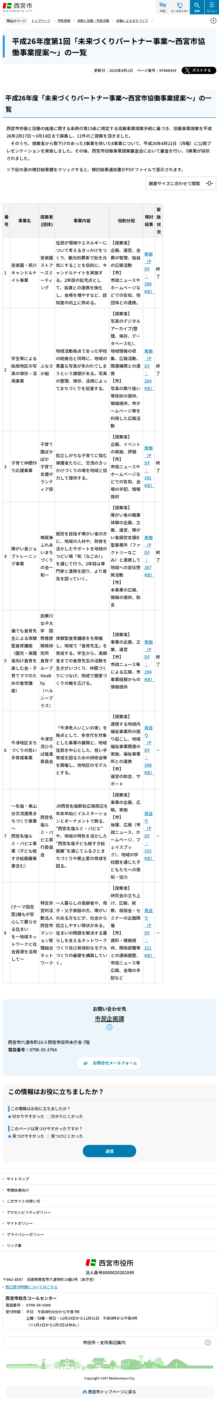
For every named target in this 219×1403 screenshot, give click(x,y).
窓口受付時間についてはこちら (31, 1286)
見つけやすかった (28, 1136)
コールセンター (180, 11)
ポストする (201, 70)
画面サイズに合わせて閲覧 (174, 183)
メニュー (211, 11)
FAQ (163, 11)
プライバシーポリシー (25, 1234)
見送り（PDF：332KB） (149, 835)
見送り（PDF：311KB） (149, 932)
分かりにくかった (67, 1116)
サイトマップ (18, 1179)
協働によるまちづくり (132, 20)
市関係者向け (18, 1190)
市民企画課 (109, 1018)
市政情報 (63, 20)
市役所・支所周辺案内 (104, 1342)
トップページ (40, 20)
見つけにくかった (67, 1136)
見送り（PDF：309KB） (149, 750)
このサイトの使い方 (23, 1201)
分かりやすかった (28, 1116)
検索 (197, 11)
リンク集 (14, 1245)
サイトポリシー (20, 1223)
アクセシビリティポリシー (29, 1212)
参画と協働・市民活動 (93, 20)
